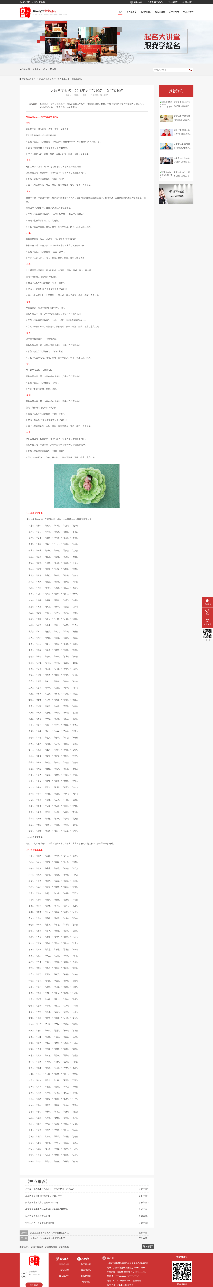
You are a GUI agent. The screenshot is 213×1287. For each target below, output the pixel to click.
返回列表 (148, 1246)
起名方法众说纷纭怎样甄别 (37, 1216)
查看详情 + (144, 1233)
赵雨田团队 (146, 12)
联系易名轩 (188, 12)
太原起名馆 (64, 1247)
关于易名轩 (174, 12)
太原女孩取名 (37, 1247)
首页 (120, 12)
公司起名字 (131, 12)
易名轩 (53, 69)
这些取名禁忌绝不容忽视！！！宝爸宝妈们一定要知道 (49, 1189)
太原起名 (36, 69)
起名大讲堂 (160, 12)
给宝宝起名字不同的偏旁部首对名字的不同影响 (46, 1209)
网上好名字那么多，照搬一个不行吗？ (42, 1202)
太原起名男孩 (51, 1247)
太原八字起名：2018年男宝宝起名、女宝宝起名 (60, 79)
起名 (45, 69)
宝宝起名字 (64, 1264)
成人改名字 (64, 1276)
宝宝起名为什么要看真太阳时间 (39, 1223)
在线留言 (174, 2)
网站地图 (188, 2)
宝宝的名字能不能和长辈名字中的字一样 (43, 1196)
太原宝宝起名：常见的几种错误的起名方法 (49, 1233)
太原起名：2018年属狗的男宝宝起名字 (47, 1238)
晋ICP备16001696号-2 (123, 1285)
